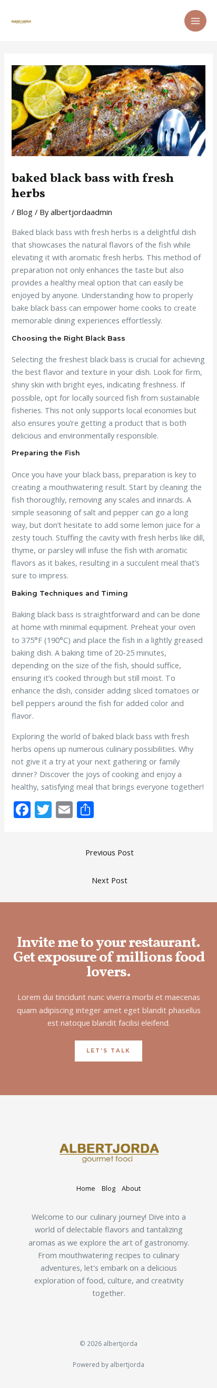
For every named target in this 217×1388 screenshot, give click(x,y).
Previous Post (109, 852)
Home (85, 1188)
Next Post (109, 880)
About (131, 1188)
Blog (24, 212)
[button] (108, 1051)
